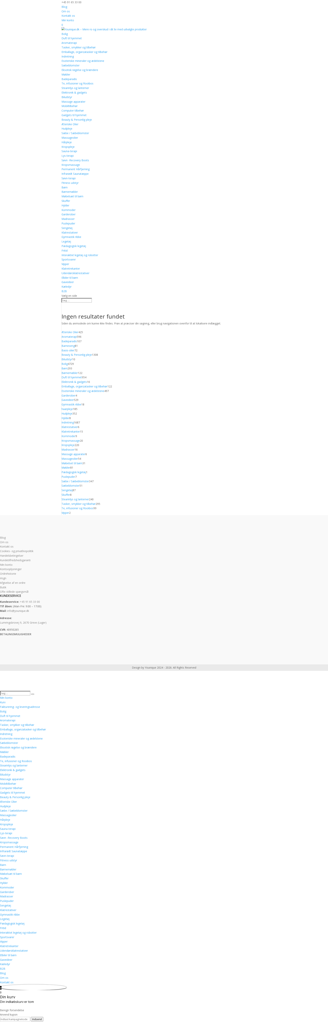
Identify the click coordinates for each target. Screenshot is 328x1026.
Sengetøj (67, 228)
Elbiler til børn (70, 277)
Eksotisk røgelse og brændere (80, 70)
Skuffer (66, 201)
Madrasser (68, 219)
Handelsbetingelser (11, 555)
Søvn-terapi (69, 178)
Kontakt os (68, 15)
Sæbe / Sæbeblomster (75, 133)
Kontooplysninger (11, 569)
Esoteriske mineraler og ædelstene (83, 61)
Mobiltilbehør (70, 106)
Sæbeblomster (71, 65)
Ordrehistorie (8, 573)
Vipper (65, 264)
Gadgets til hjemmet (74, 115)
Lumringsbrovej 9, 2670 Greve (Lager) (23, 622)
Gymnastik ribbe (71, 237)
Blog (64, 7)
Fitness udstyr (70, 183)
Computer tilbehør (73, 110)
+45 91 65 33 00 (30, 601)
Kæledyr (67, 286)
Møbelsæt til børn (72, 196)
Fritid (65, 250)
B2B (64, 291)
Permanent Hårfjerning (76, 169)
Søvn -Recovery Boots (75, 160)
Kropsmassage (71, 165)
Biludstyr (67, 97)
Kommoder (69, 210)
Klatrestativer (70, 232)
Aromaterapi (69, 43)
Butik (3, 587)
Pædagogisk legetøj (74, 246)
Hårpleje (67, 142)
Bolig (65, 34)
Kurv (3, 702)
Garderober (69, 214)
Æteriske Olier (70, 124)
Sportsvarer (69, 259)
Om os (66, 11)
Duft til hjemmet (72, 38)
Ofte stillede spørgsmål (14, 591)
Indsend (37, 1019)
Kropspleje (68, 147)
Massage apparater (73, 101)
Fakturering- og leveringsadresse (20, 707)
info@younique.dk (18, 611)
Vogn (3, 578)
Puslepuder (68, 223)
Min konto (68, 20)
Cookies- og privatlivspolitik (16, 551)
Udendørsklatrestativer (75, 273)
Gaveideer (68, 282)
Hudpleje (67, 128)
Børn (65, 187)
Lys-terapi (68, 155)
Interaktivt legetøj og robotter (80, 255)
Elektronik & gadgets (74, 92)
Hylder (65, 205)
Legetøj (66, 241)
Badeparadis (69, 79)
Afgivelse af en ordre (12, 583)
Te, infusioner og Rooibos (77, 83)
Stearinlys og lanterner (75, 88)
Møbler (66, 74)
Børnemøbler (70, 192)
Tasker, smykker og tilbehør (79, 47)
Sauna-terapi (69, 151)
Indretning (68, 56)
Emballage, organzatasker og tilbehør (84, 52)
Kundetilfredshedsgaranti (15, 560)
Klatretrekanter (71, 268)
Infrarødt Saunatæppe (75, 173)
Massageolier (70, 137)
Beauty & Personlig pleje (77, 119)
